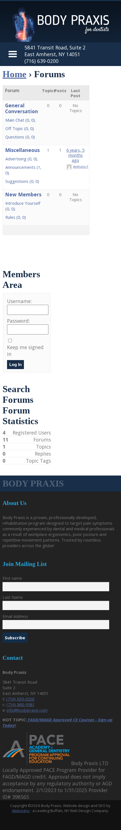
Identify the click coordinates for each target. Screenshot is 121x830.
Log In (15, 364)
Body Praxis (33, 483)
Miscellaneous (22, 150)
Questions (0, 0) (20, 137)
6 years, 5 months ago (75, 155)
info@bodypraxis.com (27, 710)
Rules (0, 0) (15, 217)
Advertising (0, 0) (21, 159)
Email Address (15, 616)
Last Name (13, 597)
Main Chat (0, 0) (20, 120)
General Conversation (21, 108)
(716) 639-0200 (41, 61)
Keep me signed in (25, 350)
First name (12, 578)
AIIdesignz (21, 810)
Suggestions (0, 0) (22, 181)
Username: (19, 301)
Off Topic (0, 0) (19, 128)
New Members (23, 194)
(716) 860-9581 (20, 704)
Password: (18, 320)
